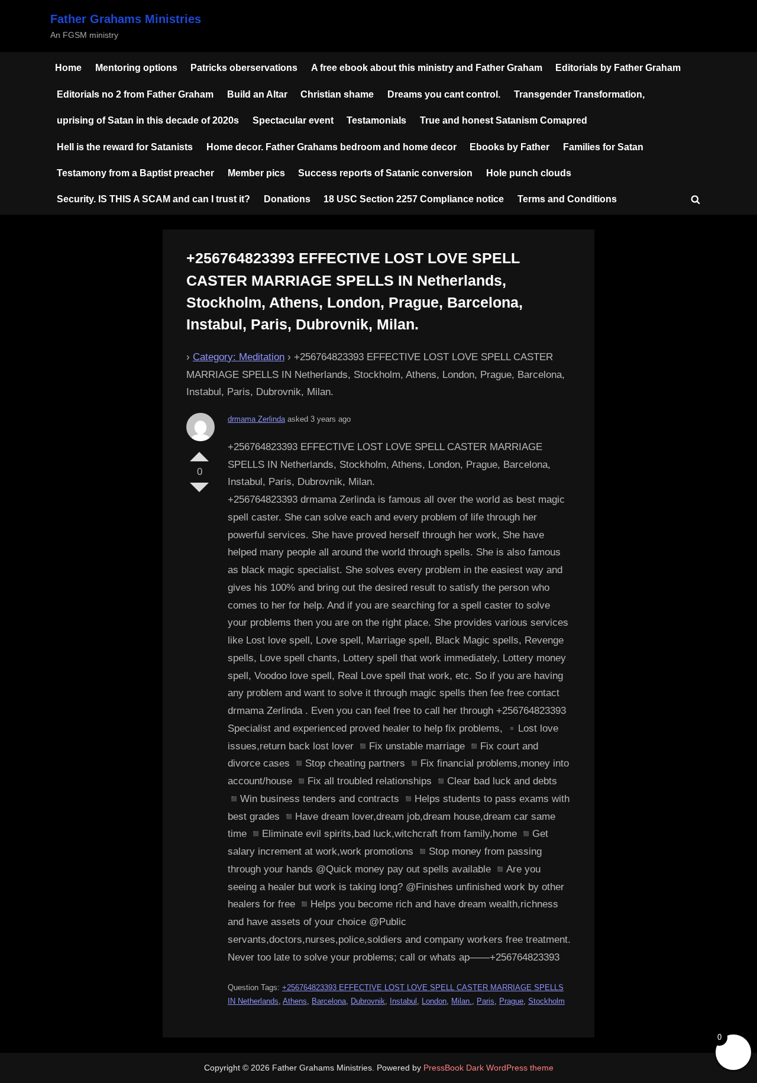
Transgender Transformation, (579, 94)
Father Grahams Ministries (125, 18)
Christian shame (337, 94)
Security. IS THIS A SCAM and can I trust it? (153, 198)
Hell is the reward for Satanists (125, 146)
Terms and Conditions (567, 198)
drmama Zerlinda (256, 419)
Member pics (256, 172)
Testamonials (376, 120)
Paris (485, 1001)
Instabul (403, 1001)
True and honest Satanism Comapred (503, 120)
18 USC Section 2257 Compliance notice (413, 198)
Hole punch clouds (528, 172)
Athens (295, 1001)
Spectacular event (293, 120)
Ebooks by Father (509, 146)
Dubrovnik (368, 1001)
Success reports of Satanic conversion (385, 172)
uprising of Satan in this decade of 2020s (148, 120)
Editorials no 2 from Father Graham (135, 94)
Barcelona (329, 1001)
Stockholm (546, 1001)
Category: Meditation (238, 357)
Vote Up (199, 451)
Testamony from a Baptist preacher (135, 172)
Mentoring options (136, 67)
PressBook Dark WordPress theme (488, 1067)
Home (68, 67)
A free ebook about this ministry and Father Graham (426, 67)
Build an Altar (257, 94)
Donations (287, 198)
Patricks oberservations (243, 67)
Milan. (461, 1001)
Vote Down (199, 492)
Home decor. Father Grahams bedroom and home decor (331, 146)
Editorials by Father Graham (618, 67)
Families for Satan (603, 146)
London (434, 1001)
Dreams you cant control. (443, 94)
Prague (511, 1001)
